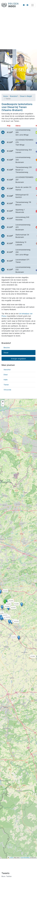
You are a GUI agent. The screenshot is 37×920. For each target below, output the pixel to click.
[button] (5, 602)
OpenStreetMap (25, 857)
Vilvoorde (7, 390)
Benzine (7, 348)
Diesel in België (26, 96)
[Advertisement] (18, 29)
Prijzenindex (11, 5)
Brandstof (14, 96)
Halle (6, 380)
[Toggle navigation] (32, 5)
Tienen (6, 385)
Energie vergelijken (18, 359)
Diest (6, 375)
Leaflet (11, 857)
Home (5, 96)
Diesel (6, 353)
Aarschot (7, 370)
